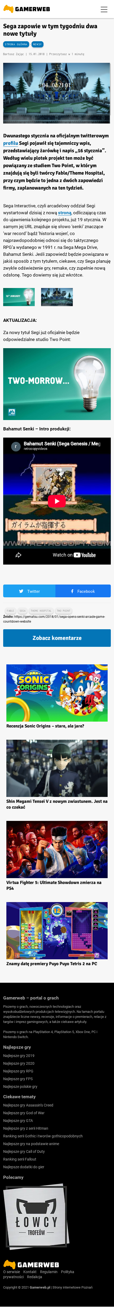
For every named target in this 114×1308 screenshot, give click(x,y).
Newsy (37, 44)
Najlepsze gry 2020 (18, 1063)
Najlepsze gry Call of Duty (24, 1151)
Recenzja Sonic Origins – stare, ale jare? (45, 726)
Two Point (63, 610)
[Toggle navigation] (104, 9)
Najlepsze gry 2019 (18, 1056)
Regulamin (49, 1272)
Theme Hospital (41, 610)
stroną (64, 212)
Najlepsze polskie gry (20, 1086)
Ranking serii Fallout (19, 1159)
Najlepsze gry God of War (24, 1113)
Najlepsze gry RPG (18, 1071)
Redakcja (34, 1277)
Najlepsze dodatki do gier (23, 1167)
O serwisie (11, 1272)
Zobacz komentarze (57, 637)
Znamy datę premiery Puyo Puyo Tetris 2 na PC (51, 963)
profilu (10, 143)
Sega (22, 610)
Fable (10, 610)
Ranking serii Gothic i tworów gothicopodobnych (43, 1136)
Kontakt (30, 1272)
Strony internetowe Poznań (72, 1287)
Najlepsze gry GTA (18, 1120)
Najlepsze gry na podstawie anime (31, 1144)
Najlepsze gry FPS (18, 1079)
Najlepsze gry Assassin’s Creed (28, 1105)
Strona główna (16, 44)
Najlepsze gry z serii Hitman (25, 1128)
